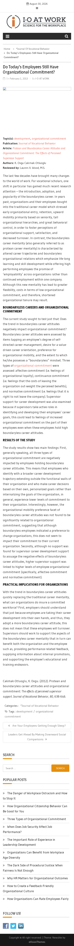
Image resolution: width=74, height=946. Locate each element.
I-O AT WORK (42, 78)
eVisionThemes (37, 941)
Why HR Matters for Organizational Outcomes (37, 878)
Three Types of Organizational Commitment (36, 819)
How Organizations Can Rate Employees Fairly (38, 899)
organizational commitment (49, 138)
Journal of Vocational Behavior (37, 143)
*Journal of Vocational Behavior (39, 705)
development (22, 138)
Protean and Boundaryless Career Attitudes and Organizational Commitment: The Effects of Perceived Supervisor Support (34, 153)
